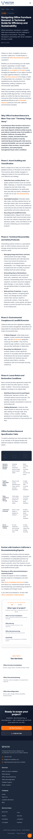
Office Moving (6, 774)
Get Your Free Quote (15, 728)
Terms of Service (21, 833)
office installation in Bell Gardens (12, 595)
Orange (22, 70)
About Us (4, 797)
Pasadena (19, 822)
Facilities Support (7, 782)
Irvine (18, 812)
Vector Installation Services (13, 582)
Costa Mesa (5, 819)
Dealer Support (6, 785)
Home (2, 9)
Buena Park (5, 811)
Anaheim (4, 815)
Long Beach (20, 819)
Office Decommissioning (17, 57)
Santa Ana (19, 815)
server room (17, 339)
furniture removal (11, 77)
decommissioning (23, 193)
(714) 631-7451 (17, 733)
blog (12, 9)
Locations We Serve (8, 799)
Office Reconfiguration (8, 779)
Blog (8, 9)
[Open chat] (29, 836)
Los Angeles (13, 70)
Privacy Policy (11, 833)
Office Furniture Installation (10, 771)
